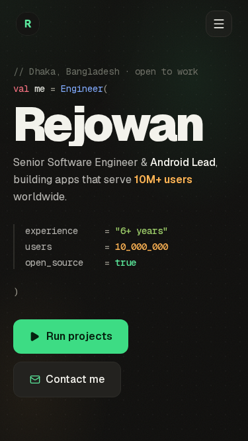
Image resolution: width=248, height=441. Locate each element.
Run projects (79, 336)
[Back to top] (28, 24)
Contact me (75, 379)
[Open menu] (219, 24)
